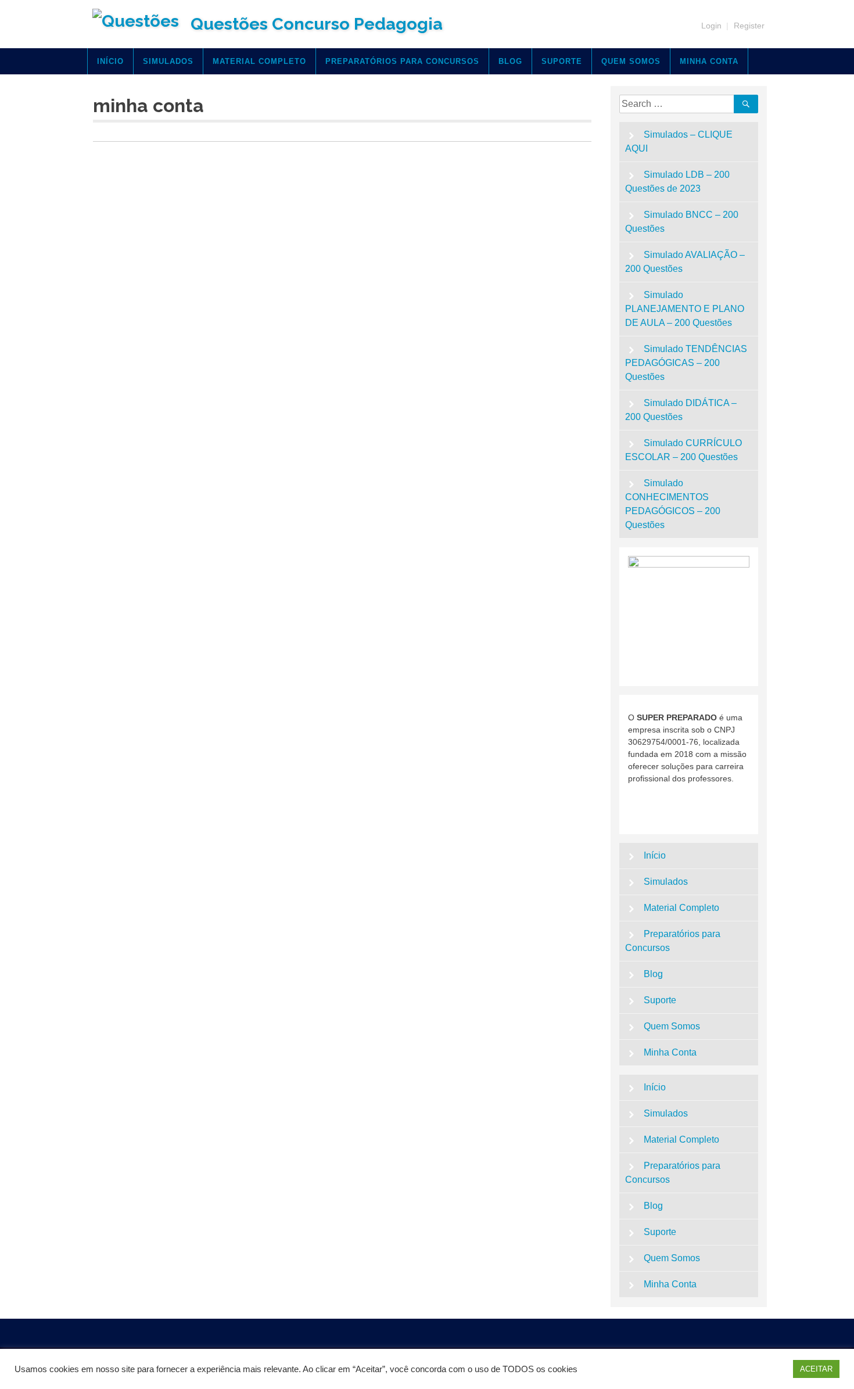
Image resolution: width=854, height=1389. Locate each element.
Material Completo (259, 61)
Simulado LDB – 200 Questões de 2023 (677, 181)
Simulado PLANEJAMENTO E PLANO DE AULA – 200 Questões (684, 309)
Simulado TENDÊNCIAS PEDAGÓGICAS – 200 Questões (686, 363)
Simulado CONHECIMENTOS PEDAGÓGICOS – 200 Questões (672, 504)
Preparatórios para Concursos (402, 61)
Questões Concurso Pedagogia (317, 24)
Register (749, 25)
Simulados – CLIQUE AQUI (679, 141)
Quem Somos (631, 61)
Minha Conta (709, 61)
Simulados (168, 61)
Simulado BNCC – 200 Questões (682, 222)
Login (711, 25)
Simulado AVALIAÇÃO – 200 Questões (685, 262)
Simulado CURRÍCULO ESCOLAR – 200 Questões (683, 450)
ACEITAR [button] (816, 1369)
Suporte (561, 61)
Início (110, 61)
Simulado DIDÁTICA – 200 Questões (681, 410)
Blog (510, 61)
